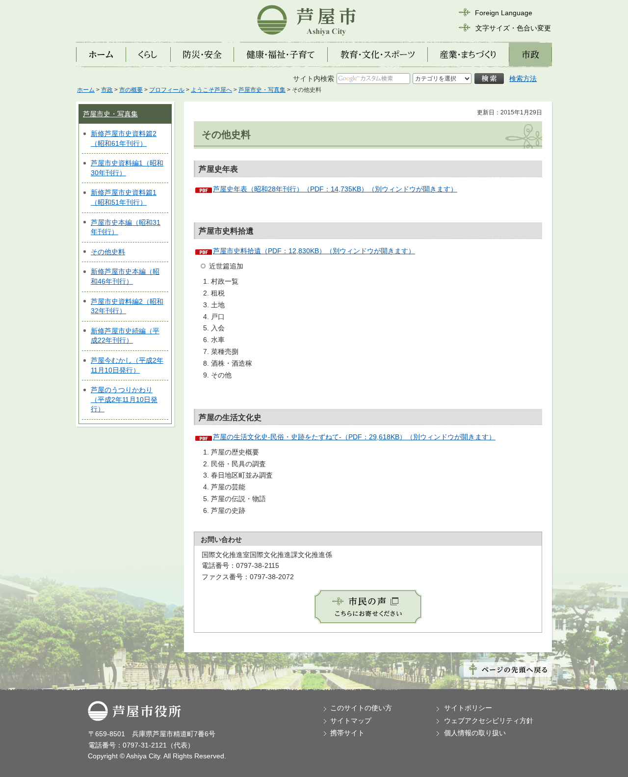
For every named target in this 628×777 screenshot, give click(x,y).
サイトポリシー (468, 708)
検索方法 (523, 78)
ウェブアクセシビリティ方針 (488, 720)
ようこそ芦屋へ (211, 89)
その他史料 (108, 252)
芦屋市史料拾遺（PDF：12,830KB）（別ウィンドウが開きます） (314, 251)
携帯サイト (347, 733)
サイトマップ (350, 720)
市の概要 (131, 89)
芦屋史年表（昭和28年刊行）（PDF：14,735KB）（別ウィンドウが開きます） (335, 189)
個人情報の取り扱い (475, 733)
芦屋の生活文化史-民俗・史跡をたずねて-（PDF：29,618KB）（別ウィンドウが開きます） (354, 437)
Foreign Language (503, 13)
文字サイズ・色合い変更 (513, 28)
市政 (107, 89)
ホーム (86, 89)
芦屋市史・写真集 (262, 89)
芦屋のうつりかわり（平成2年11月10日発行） (124, 399)
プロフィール (166, 89)
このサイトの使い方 (361, 708)
